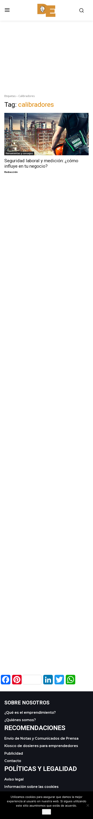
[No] (87, 805)
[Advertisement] (46, 51)
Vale (46, 812)
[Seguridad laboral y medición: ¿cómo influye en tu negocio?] (46, 134)
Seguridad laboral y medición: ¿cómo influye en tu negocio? (41, 163)
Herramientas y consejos (19, 153)
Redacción (11, 172)
